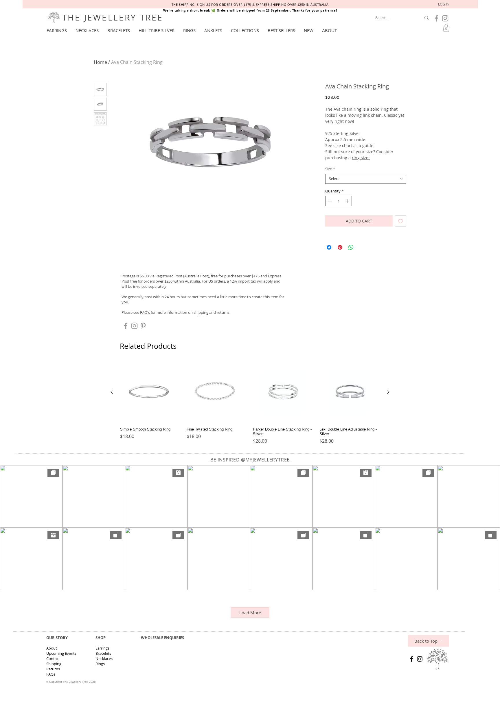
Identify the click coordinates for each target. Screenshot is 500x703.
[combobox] (365, 179)
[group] (250, 403)
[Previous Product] (111, 391)
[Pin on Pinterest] (340, 247)
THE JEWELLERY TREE (112, 17)
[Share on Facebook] (329, 247)
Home (100, 62)
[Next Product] (388, 391)
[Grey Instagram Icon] (445, 18)
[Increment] (347, 201)
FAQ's (145, 312)
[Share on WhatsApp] (351, 247)
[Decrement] (329, 201)
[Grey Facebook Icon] (436, 18)
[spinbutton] (338, 201)
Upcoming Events (61, 653)
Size (330, 168)
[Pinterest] (143, 326)
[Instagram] (419, 659)
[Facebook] (411, 659)
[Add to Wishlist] (400, 221)
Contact (53, 658)
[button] (56, 30)
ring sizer (361, 157)
